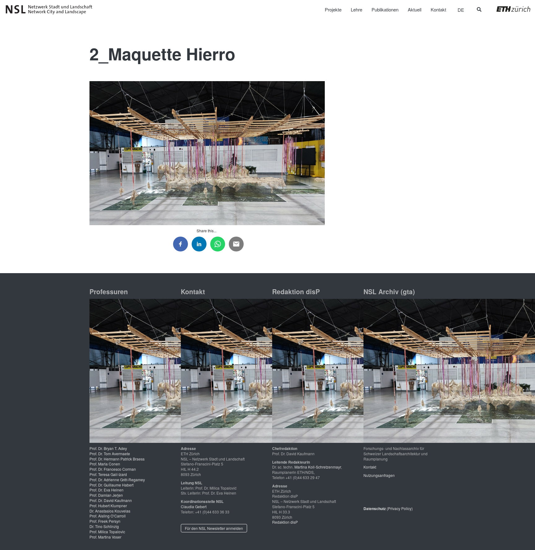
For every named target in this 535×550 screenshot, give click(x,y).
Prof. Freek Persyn (104, 521)
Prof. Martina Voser (105, 536)
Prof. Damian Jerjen (106, 495)
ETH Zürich (508, 9)
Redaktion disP (285, 522)
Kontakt (369, 466)
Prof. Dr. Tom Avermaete (109, 453)
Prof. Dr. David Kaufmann (110, 500)
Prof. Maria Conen (104, 463)
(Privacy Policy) (388, 508)
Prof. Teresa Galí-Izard (108, 474)
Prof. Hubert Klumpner (108, 505)
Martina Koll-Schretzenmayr (317, 466)
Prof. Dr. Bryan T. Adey (108, 448)
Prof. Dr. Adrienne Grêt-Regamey (117, 479)
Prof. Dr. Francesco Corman (112, 469)
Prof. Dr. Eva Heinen (106, 489)
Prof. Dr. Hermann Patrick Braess (117, 458)
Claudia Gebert (194, 506)
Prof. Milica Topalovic (107, 531)
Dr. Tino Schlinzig (104, 526)
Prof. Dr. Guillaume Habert (111, 484)
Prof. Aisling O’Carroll (107, 515)
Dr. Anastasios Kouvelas (109, 510)
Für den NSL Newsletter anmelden (214, 528)
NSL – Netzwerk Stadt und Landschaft (51, 9)
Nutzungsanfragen (379, 475)
